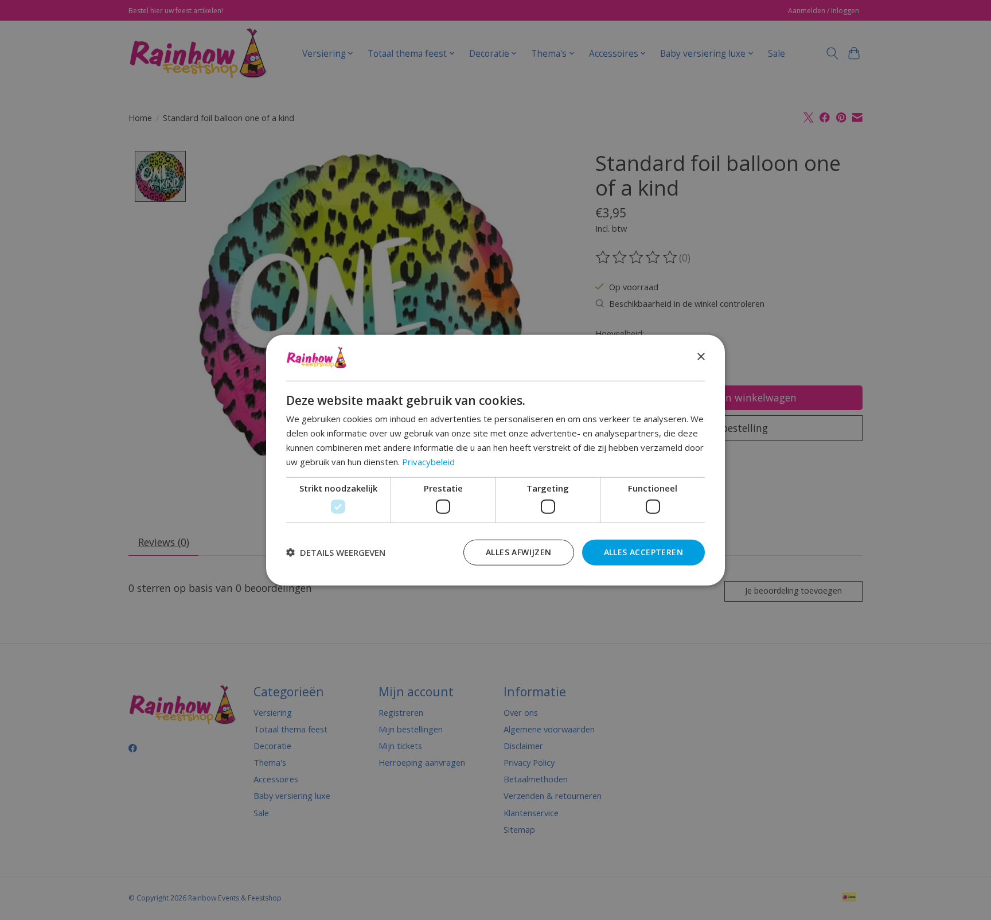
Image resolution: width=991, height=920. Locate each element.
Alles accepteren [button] (643, 551)
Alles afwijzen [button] (519, 551)
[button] (335, 552)
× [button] (700, 357)
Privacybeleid (428, 461)
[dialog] (495, 460)
